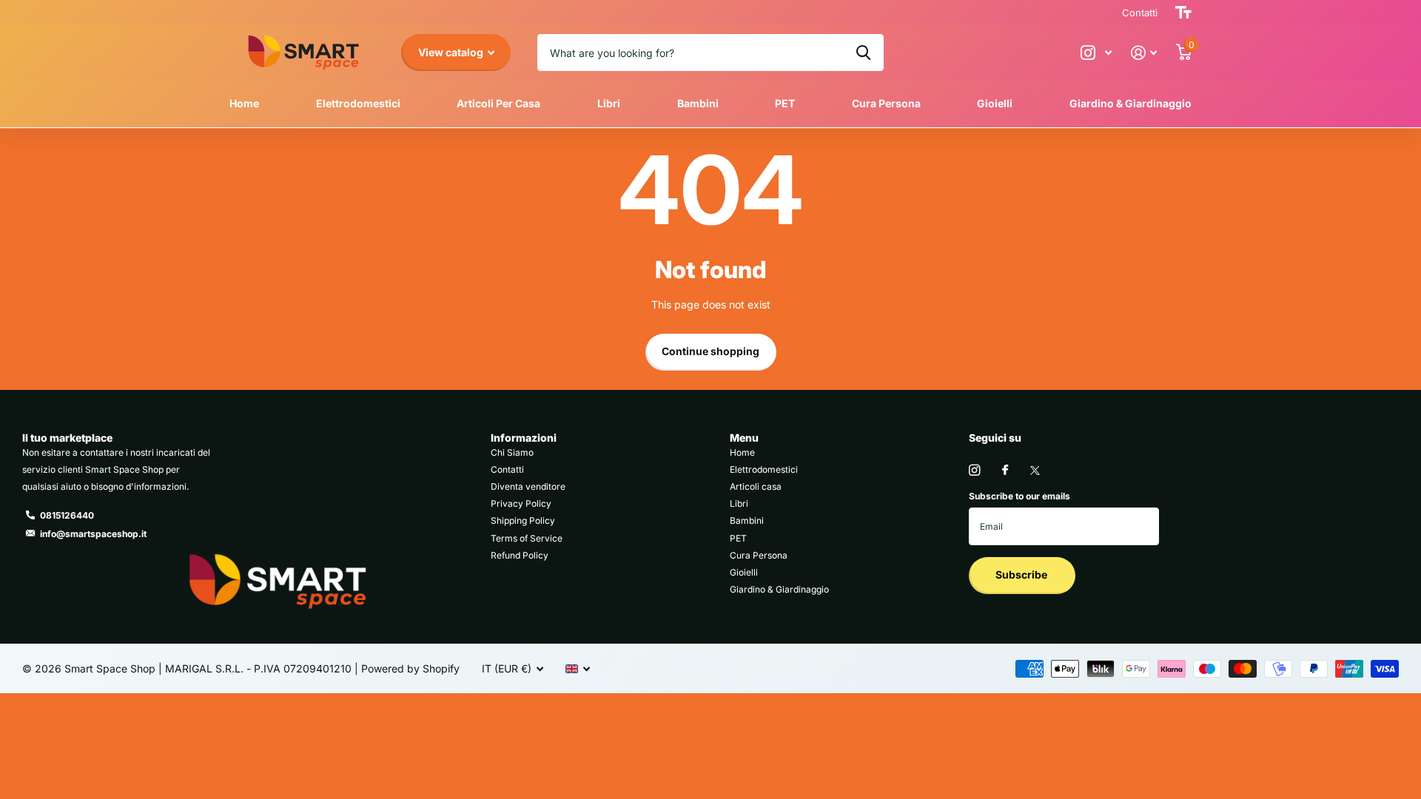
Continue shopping (710, 351)
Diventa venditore (528, 486)
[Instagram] (974, 470)
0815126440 (67, 515)
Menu (744, 437)
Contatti (507, 469)
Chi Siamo (512, 452)
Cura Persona (886, 103)
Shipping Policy (523, 520)
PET (785, 103)
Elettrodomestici (358, 103)
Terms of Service (526, 538)
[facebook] (1005, 470)
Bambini (698, 103)
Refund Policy (519, 555)
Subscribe (1022, 574)
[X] (1035, 470)
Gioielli (994, 103)
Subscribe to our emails (1019, 496)
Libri (608, 103)
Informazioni (524, 437)
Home (244, 103)
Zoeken (863, 52)
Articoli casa (756, 486)
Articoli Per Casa (498, 103)
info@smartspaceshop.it (93, 533)
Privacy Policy (521, 503)
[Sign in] (1144, 53)
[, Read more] (1096, 53)
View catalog (452, 52)
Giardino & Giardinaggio (1130, 103)
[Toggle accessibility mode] (1183, 12)
